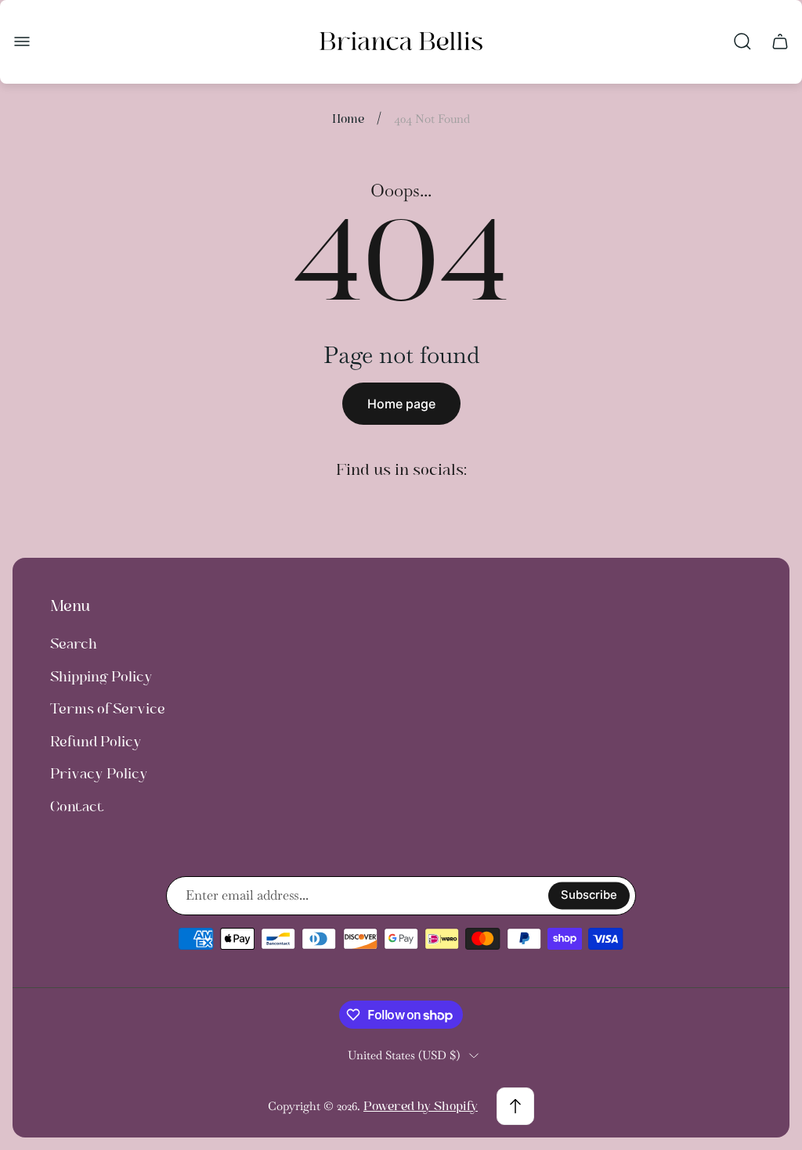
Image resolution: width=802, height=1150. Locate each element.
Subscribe (589, 895)
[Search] (742, 41)
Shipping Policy (101, 676)
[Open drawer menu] (22, 41)
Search (73, 643)
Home (348, 118)
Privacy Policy (99, 773)
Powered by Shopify (420, 1105)
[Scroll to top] (515, 1106)
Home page (401, 403)
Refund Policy (96, 741)
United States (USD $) (404, 1055)
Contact (77, 806)
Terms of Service (107, 708)
